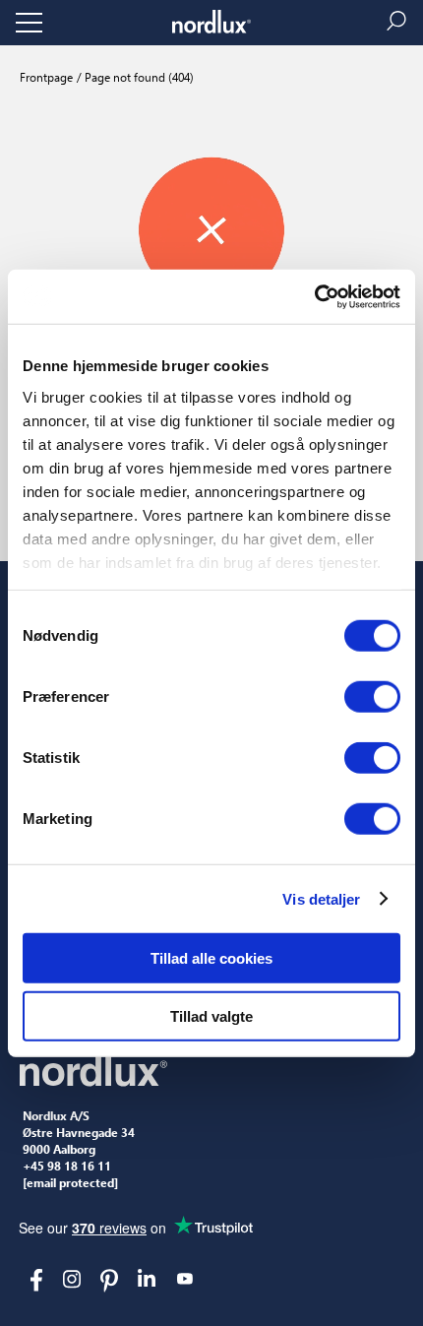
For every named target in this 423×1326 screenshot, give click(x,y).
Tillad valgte (211, 1016)
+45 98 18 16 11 (67, 1166)
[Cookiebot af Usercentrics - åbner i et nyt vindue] (314, 296)
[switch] (372, 697)
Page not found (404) (138, 77)
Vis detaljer (321, 898)
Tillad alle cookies (211, 958)
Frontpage (46, 77)
